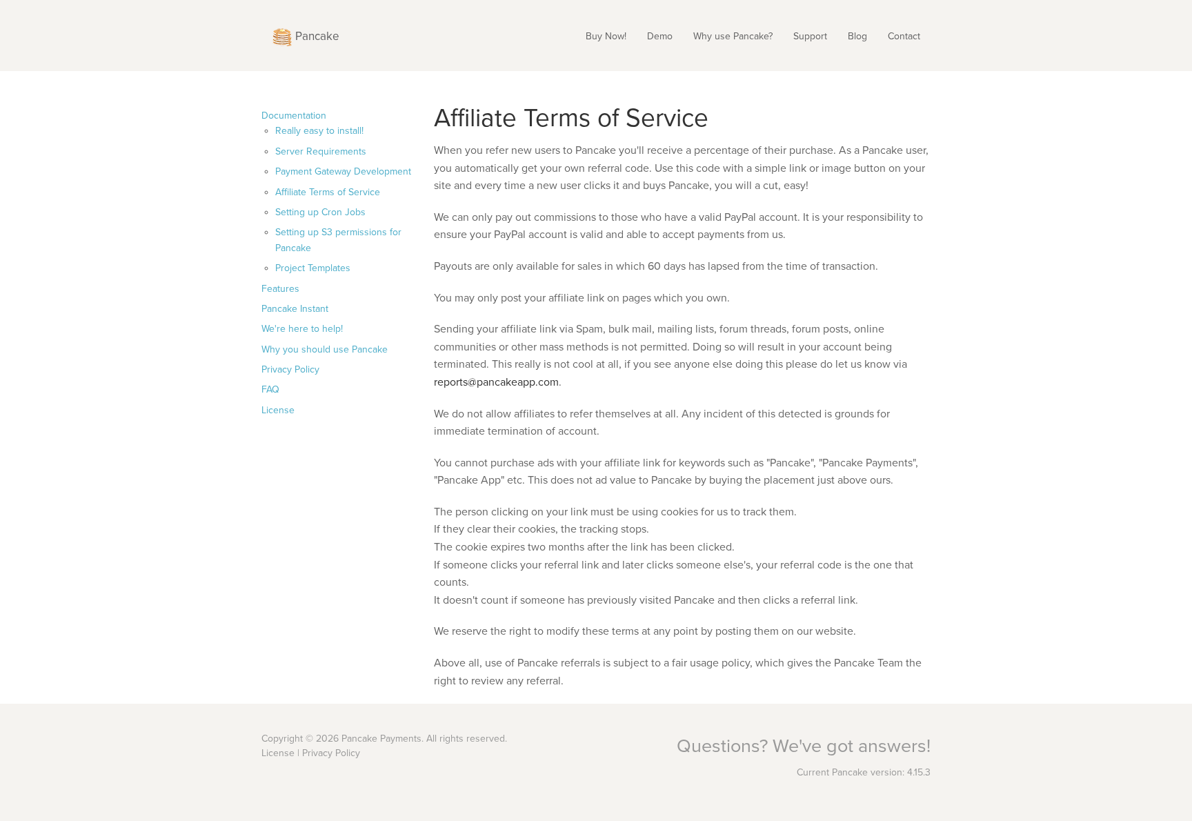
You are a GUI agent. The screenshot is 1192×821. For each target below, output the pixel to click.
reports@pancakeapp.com (496, 382)
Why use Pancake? (733, 36)
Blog (857, 36)
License (278, 410)
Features (280, 289)
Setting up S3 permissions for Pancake (338, 239)
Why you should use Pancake (324, 349)
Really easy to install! (319, 131)
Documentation (293, 115)
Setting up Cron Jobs (320, 212)
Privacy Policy (290, 369)
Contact (904, 36)
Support (810, 36)
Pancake (315, 36)
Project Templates (312, 268)
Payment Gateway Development (343, 171)
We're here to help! (302, 329)
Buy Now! (606, 36)
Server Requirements (320, 151)
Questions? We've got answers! (804, 746)
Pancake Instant (294, 309)
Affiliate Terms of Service (327, 192)
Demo (660, 36)
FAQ (270, 389)
